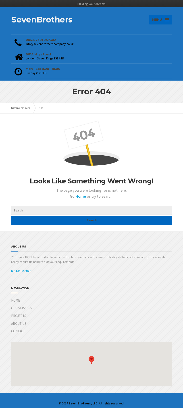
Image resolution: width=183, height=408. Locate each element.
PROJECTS (18, 316)
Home (81, 196)
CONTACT (18, 331)
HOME (15, 300)
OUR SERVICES (21, 308)
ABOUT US (18, 323)
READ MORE (21, 271)
